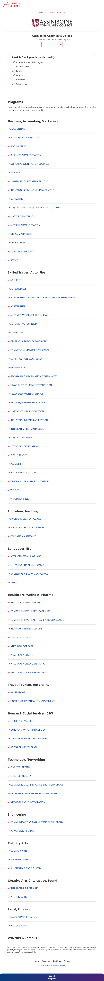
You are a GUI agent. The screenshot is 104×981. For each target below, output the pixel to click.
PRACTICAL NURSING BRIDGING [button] (27, 663)
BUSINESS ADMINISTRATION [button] (25, 155)
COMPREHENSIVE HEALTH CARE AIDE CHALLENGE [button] (37, 619)
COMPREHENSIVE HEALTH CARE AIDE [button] (30, 611)
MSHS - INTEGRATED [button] (21, 637)
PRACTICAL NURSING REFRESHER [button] (28, 672)
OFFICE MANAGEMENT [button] (22, 233)
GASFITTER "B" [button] (18, 367)
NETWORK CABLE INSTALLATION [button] (27, 802)
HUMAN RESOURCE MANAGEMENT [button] (29, 181)
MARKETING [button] (16, 198)
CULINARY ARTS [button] (18, 850)
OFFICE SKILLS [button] (17, 242)
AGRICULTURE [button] (17, 306)
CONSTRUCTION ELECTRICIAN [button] (26, 358)
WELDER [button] (14, 490)
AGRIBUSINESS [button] (18, 288)
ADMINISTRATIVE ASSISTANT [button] (25, 137)
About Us (46, 961)
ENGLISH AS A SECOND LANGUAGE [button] (29, 573)
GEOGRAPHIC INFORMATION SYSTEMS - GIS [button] (33, 376)
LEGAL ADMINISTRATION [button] (23, 916)
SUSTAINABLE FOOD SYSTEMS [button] (26, 868)
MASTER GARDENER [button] (21, 437)
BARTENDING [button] (17, 692)
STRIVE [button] (14, 260)
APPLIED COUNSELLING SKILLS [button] (26, 602)
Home (36, 961)
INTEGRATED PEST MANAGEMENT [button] (28, 428)
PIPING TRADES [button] (18, 455)
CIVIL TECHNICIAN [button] (20, 767)
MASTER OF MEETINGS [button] (22, 216)
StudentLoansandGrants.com (55, 966)
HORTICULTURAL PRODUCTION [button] (27, 411)
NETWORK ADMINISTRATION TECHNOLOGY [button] (33, 793)
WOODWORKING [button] (19, 498)
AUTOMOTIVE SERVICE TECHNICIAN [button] (29, 315)
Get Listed (57, 961)
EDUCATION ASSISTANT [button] (23, 536)
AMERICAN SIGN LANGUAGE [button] (25, 518)
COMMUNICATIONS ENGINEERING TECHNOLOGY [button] (36, 784)
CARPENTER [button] (16, 332)
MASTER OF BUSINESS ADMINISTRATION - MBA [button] (35, 207)
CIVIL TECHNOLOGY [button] (20, 775)
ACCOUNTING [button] (17, 128)
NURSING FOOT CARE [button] (21, 646)
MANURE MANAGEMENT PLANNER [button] (29, 738)
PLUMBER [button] (15, 463)
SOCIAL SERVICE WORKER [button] (24, 747)
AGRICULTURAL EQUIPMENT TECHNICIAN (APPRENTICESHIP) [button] (42, 297)
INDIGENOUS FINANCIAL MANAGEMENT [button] (32, 190)
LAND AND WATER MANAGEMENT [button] (28, 729)
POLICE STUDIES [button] (19, 925)
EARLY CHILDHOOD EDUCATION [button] (27, 527)
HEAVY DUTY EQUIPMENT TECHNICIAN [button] (31, 385)
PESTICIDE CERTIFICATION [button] (24, 446)
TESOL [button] (13, 582)
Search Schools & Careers (52, 12)
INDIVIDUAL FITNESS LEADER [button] (26, 628)
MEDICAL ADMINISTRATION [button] (25, 225)
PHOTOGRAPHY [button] (18, 896)
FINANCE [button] (15, 172)
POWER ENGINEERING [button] (22, 830)
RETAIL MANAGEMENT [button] (22, 251)
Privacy (67, 961)
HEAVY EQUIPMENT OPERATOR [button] (27, 393)
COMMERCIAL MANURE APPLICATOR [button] (29, 350)
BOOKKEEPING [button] (18, 146)
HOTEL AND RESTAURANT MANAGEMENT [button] (32, 701)
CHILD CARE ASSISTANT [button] (23, 720)
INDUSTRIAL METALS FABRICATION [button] (29, 420)
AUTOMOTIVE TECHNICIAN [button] (24, 323)
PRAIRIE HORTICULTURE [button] (23, 472)
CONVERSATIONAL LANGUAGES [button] (27, 564)
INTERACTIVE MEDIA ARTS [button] (24, 888)
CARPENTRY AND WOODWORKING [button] (29, 341)
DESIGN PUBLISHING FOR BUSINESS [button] (29, 163)
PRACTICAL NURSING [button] (21, 654)
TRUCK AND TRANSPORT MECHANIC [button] (29, 481)
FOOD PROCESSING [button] (20, 859)
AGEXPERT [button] (16, 279)
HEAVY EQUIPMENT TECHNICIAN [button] (27, 402)
